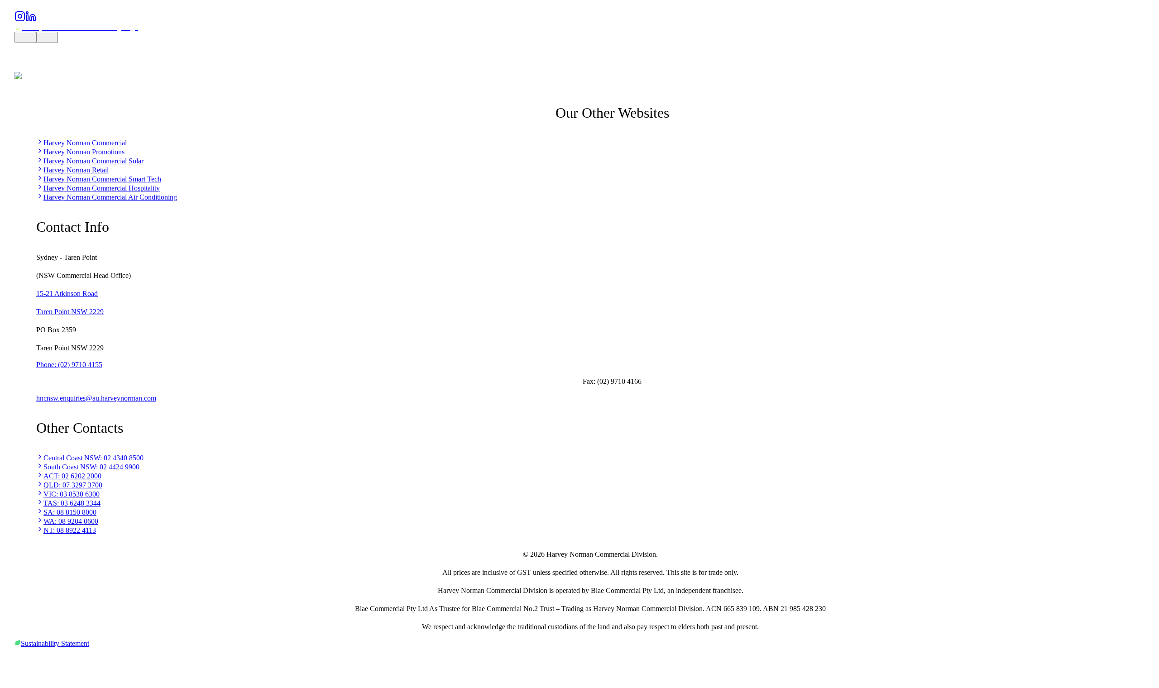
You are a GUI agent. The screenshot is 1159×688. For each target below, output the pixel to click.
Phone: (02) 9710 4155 (69, 364)
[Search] (25, 37)
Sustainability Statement (55, 643)
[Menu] (47, 37)
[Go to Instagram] (19, 19)
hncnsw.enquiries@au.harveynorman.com (96, 398)
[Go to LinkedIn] (30, 19)
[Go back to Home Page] (76, 27)
